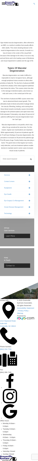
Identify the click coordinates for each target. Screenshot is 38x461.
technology (8, 213)
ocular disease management (13, 207)
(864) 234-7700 (5, 349)
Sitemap (20, 313)
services (7, 175)
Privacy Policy (23, 311)
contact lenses (9, 181)
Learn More (10, 236)
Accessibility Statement (25, 308)
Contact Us (10, 266)
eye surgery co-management (14, 200)
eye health (7, 194)
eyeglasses (8, 188)
